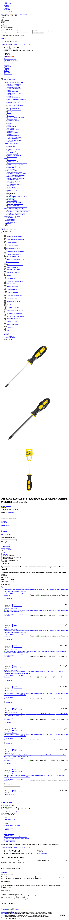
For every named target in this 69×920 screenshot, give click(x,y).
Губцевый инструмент (13, 87)
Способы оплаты (9, 835)
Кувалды (9, 94)
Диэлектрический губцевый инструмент (19, 210)
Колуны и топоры (12, 91)
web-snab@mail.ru (15, 812)
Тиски (9, 113)
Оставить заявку (9, 56)
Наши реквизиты (9, 820)
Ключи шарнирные (12, 169)
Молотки (10, 96)
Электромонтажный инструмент (13, 208)
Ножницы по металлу (13, 100)
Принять (62, 915)
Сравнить (5, 554)
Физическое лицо (8, 27)
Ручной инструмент (9, 79)
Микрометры (11, 146)
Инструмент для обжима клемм (16, 213)
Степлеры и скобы (9, 187)
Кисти (9, 125)
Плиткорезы (10, 182)
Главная (6, 333)
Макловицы (10, 128)
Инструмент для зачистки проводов (17, 211)
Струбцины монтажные (14, 110)
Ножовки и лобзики (13, 102)
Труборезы (10, 116)
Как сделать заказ (9, 834)
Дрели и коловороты (10, 220)
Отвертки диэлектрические (15, 204)
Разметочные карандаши (14, 104)
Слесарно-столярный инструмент (13, 82)
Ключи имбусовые (12, 161)
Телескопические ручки (14, 137)
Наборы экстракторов (13, 97)
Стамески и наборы (13, 108)
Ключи (6, 158)
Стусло (9, 111)
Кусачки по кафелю (13, 179)
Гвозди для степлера (13, 188)
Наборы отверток (12, 195)
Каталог (6, 2)
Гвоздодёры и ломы (13, 85)
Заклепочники (11, 217)
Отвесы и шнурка (12, 132)
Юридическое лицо (8, 29)
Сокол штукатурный (13, 135)
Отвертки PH (11, 198)
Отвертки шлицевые (13, 205)
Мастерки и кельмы (13, 129)
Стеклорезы (10, 185)
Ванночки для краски (13, 122)
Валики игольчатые (13, 120)
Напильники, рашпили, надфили (16, 99)
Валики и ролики (12, 119)
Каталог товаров (6, 229)
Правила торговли (9, 841)
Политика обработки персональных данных (16, 838)
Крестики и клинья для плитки (16, 178)
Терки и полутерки (12, 138)
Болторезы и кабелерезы (14, 84)
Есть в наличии (10, 512)
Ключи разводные (12, 166)
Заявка (11, 14)
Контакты (7, 9)
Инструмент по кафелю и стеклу (13, 176)
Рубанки (9, 107)
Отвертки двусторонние (14, 202)
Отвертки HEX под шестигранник (17, 196)
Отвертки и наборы (9, 337)
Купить (11, 545)
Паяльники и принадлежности (16, 214)
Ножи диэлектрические (14, 155)
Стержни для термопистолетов (16, 175)
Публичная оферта (9, 840)
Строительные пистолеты (11, 170)
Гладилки (10, 123)
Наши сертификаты (9, 819)
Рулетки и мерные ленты (14, 148)
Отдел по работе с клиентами (12, 825)
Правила (9, 134)
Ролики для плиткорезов (14, 184)
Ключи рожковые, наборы (14, 167)
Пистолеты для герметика (14, 172)
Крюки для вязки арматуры (15, 93)
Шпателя (10, 141)
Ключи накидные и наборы (15, 164)
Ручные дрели (11, 222)
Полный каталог (5, 228)
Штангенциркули (12, 151)
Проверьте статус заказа (11, 60)
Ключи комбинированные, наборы (17, 163)
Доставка (6, 5)
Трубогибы (10, 114)
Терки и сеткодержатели (14, 140)
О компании (7, 3)
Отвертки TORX (12, 201)
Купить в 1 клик (5, 546)
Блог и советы (8, 11)
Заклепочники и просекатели (12, 216)
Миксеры (10, 131)
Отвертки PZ (11, 199)
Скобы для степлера (13, 190)
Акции (6, 225)
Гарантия (6, 6)
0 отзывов (3, 552)
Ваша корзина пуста (10, 59)
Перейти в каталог (6, 587)
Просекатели (11, 219)
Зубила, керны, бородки (14, 88)
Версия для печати (6, 506)
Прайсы (6, 8)
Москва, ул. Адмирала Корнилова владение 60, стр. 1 (16, 44)
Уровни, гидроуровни (13, 149)
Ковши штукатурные (13, 126)
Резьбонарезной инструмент (15, 105)
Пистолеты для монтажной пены (16, 173)
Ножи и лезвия (8, 152)
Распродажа (7, 223)
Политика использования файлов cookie (15, 837)
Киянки (9, 90)
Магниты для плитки (13, 181)
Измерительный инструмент (12, 143)
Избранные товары (9, 62)
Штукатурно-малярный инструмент (14, 117)
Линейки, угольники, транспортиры (17, 144)
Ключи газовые (11, 160)
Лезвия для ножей (12, 154)
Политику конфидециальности (34, 916)
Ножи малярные (12, 157)
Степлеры (10, 191)
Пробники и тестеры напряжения (17, 207)
